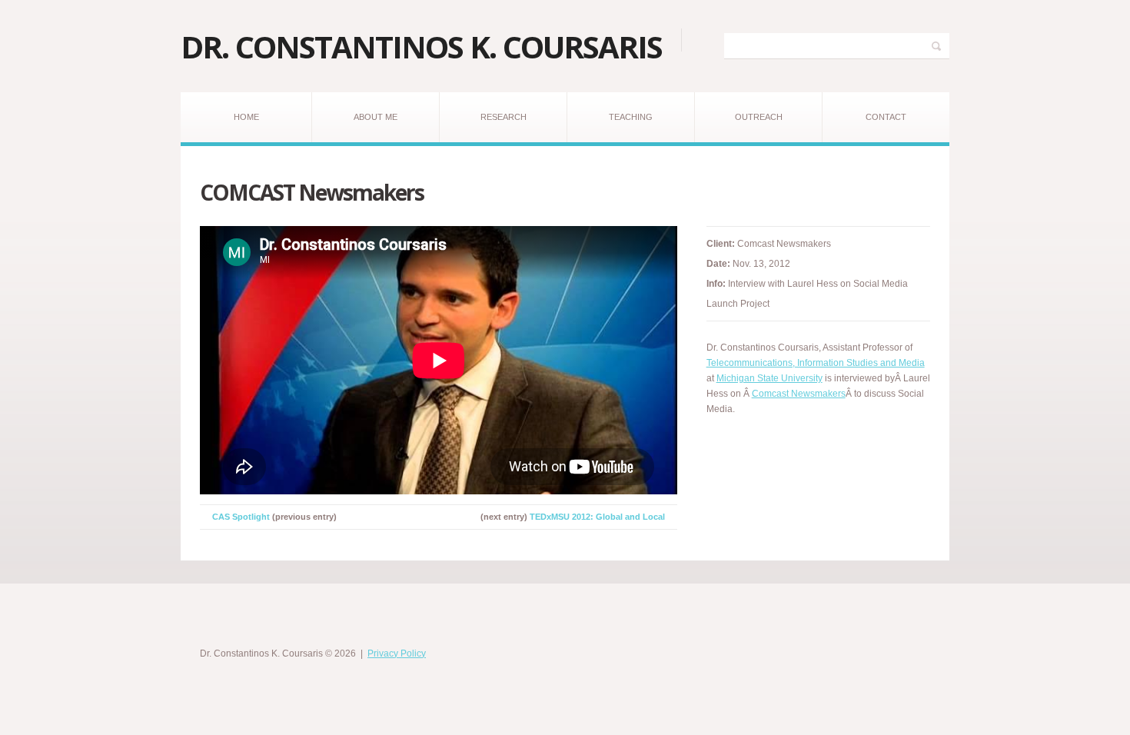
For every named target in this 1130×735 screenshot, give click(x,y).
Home (246, 116)
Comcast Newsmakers (799, 393)
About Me (375, 116)
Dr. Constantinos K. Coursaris (421, 46)
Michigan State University (769, 378)
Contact (886, 116)
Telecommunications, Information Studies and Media (815, 363)
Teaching (631, 116)
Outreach (759, 116)
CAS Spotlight (241, 516)
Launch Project (737, 303)
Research (503, 116)
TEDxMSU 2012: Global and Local (597, 516)
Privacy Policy (396, 653)
